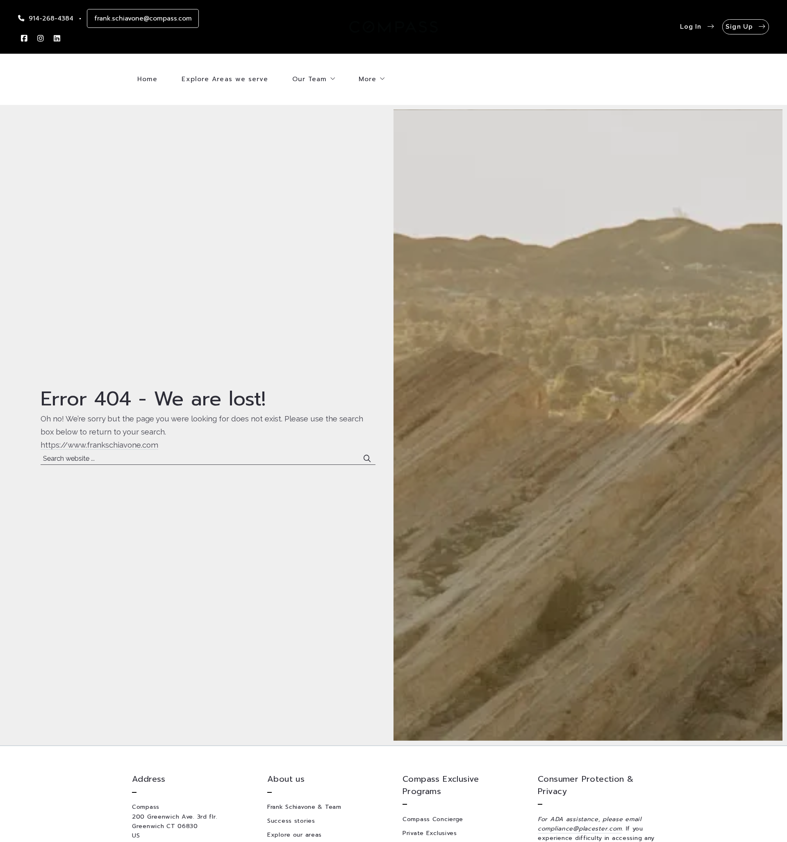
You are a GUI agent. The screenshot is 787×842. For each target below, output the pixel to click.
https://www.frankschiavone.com (99, 444)
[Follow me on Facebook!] (24, 38)
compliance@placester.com (580, 828)
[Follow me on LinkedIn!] (57, 38)
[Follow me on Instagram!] (40, 38)
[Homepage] (393, 27)
